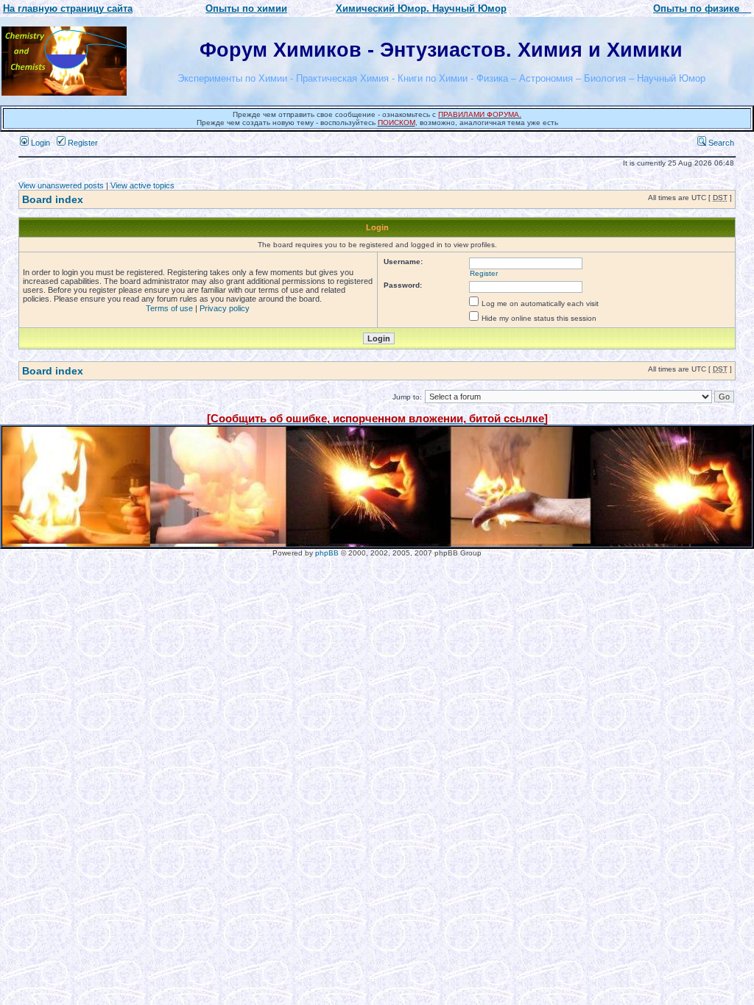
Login (39, 142)
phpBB (327, 553)
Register (82, 142)
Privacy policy (225, 308)
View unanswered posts (61, 185)
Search (720, 142)
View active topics (142, 185)
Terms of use (169, 308)
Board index (52, 199)
